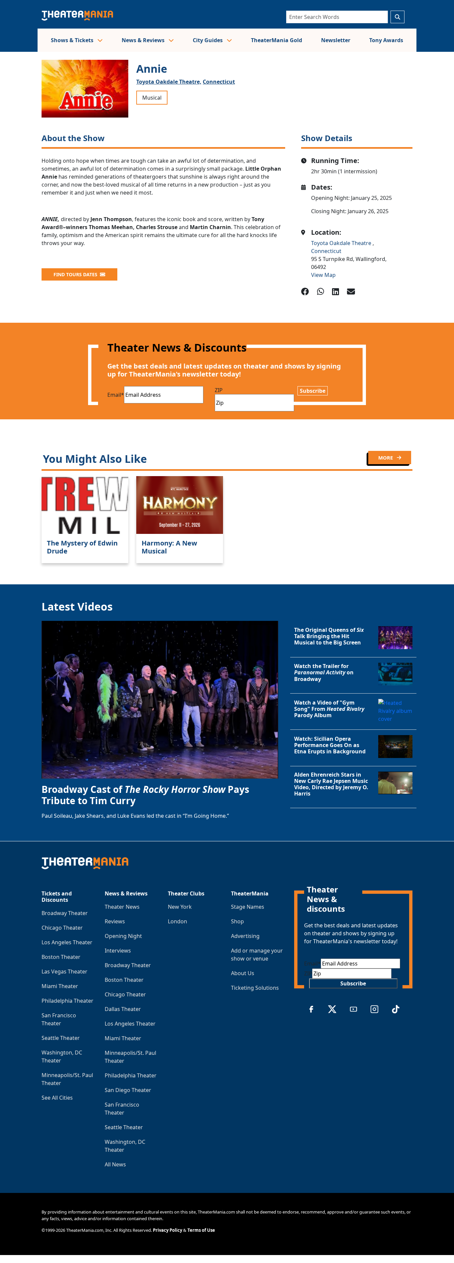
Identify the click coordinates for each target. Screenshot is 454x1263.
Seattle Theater (61, 1038)
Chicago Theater (62, 927)
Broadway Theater (65, 913)
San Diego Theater (128, 1090)
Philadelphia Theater (67, 1000)
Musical (152, 97)
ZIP (219, 390)
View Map (323, 275)
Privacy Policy (167, 1230)
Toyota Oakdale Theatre (342, 243)
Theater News (122, 906)
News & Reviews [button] (144, 40)
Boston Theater (61, 957)
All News (115, 1164)
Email (115, 394)
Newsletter (335, 40)
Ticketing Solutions (255, 987)
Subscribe (312, 390)
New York (180, 906)
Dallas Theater (123, 1009)
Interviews (118, 950)
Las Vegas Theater (64, 971)
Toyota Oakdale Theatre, (168, 81)
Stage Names (247, 906)
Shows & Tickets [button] (73, 40)
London (177, 921)
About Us (242, 973)
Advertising (245, 936)
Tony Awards (386, 40)
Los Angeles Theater (67, 942)
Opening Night (123, 936)
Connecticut (219, 81)
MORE (386, 457)
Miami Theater (60, 986)
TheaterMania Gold (276, 40)
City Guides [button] (208, 40)
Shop (237, 921)
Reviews (115, 921)
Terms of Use (201, 1230)
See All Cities (57, 1097)
